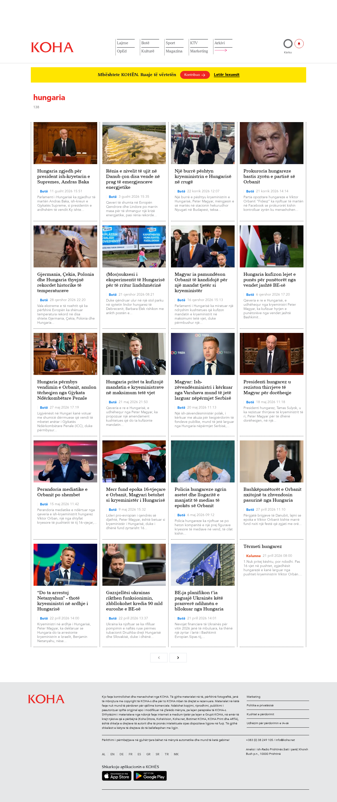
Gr (148, 754)
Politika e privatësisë (260, 705)
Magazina (174, 50)
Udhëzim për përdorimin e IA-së (268, 723)
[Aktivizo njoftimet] (299, 43)
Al (103, 754)
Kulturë (147, 50)
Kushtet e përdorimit (260, 714)
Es (139, 754)
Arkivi (220, 42)
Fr (130, 754)
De (122, 754)
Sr (157, 754)
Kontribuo (192, 75)
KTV (194, 42)
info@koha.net (285, 740)
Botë (145, 42)
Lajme (122, 42)
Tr (167, 754)
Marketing (199, 50)
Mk (176, 754)
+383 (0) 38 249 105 (259, 740)
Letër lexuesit (227, 75)
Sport (170, 42)
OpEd (122, 50)
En (112, 754)
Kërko (288, 52)
